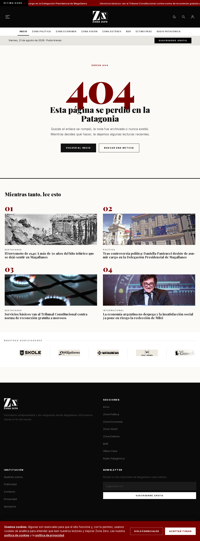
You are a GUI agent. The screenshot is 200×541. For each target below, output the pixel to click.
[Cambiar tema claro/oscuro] (174, 16)
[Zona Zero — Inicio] (100, 17)
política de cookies (16, 535)
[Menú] (7, 17)
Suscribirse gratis (173, 40)
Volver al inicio (78, 148)
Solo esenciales (146, 531)
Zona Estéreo (111, 31)
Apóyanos (10, 506)
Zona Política (41, 31)
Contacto (9, 491)
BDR (128, 31)
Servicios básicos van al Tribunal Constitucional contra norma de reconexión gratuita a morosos (135, 3)
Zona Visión (89, 31)
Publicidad (10, 484)
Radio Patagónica (169, 31)
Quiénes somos (13, 477)
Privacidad (10, 499)
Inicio (23, 31)
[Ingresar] (192, 16)
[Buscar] (183, 16)
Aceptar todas (180, 531)
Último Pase (144, 31)
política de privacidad (49, 535)
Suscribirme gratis (149, 496)
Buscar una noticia (119, 148)
